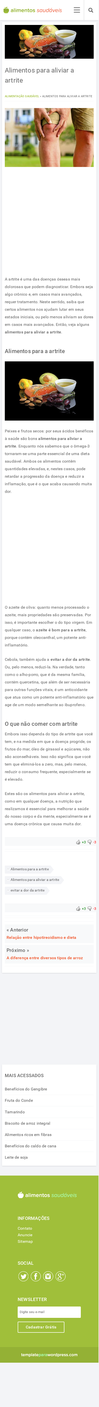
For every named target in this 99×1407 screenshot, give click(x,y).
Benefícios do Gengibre (26, 1089)
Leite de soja (16, 1157)
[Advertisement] (49, 223)
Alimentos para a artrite (30, 869)
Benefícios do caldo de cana (30, 1146)
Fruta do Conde (19, 1100)
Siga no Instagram (48, 1276)
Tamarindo (15, 1112)
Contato (25, 1228)
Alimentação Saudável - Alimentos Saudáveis (33, 10)
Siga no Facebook (36, 1276)
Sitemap (25, 1241)
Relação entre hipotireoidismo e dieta (41, 937)
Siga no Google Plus (61, 1276)
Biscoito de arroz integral (27, 1123)
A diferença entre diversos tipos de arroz (45, 957)
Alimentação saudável (22, 96)
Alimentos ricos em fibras (28, 1134)
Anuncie (25, 1234)
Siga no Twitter (23, 1276)
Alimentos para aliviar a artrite (35, 880)
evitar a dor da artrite (28, 890)
